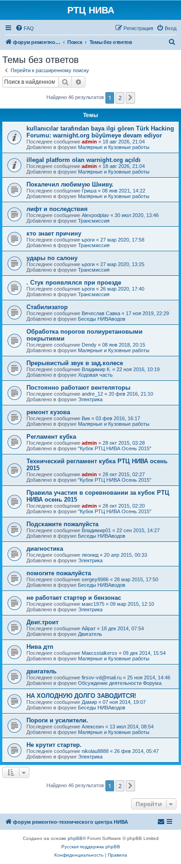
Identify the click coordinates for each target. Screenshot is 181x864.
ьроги (88, 239)
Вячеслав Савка (101, 313)
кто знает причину (53, 233)
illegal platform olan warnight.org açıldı (83, 159)
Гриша (89, 190)
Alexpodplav (95, 215)
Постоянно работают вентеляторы (78, 387)
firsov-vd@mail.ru (102, 677)
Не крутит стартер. (54, 744)
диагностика (44, 548)
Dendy (89, 345)
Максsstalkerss (99, 653)
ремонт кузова (48, 412)
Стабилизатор (47, 307)
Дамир (89, 702)
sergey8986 (95, 579)
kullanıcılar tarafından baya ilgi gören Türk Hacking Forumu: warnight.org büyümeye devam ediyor (100, 132)
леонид (90, 555)
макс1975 (93, 604)
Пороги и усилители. (57, 720)
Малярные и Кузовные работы (113, 147)
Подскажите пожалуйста (62, 524)
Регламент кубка (51, 436)
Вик (86, 418)
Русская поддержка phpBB (90, 846)
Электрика (90, 399)
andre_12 (92, 394)
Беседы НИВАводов (101, 319)
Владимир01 (96, 530)
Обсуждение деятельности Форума (120, 683)
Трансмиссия (94, 221)
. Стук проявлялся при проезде (73, 282)
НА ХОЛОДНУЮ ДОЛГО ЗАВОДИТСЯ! (81, 695)
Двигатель (90, 634)
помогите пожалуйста (58, 573)
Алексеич (93, 726)
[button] (130, 97)
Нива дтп (39, 646)
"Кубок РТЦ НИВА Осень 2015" (114, 448)
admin (89, 141)
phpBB (75, 838)
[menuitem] (24, 28)
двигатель (41, 671)
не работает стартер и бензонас (73, 597)
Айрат (89, 628)
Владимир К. (96, 369)
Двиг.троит (42, 622)
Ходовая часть (95, 375)
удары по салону (52, 258)
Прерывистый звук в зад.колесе (74, 363)
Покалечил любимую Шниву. (70, 184)
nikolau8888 (95, 751)
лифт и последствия (57, 208)
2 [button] (120, 97)
